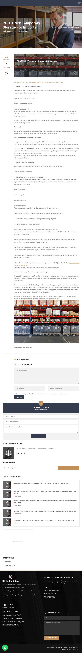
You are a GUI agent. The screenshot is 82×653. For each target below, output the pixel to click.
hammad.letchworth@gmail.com (34, 70)
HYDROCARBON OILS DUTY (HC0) (13, 621)
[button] (5, 648)
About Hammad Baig (51, 590)
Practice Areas (50, 597)
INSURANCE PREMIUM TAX (11, 625)
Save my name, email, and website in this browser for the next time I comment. (42, 394)
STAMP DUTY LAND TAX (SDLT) (12, 618)
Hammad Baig (62, 26)
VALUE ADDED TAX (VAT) (10, 612)
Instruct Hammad (50, 594)
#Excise (44, 82)
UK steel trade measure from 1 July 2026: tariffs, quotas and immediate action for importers (45, 511)
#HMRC (31, 82)
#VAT (49, 82)
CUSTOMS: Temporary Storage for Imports (37, 61)
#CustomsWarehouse (21, 82)
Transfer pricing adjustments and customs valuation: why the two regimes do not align (44, 520)
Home (46, 587)
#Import (54, 82)
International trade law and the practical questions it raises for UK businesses (41, 483)
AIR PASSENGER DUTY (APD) (11, 615)
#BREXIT (60, 82)
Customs (8, 561)
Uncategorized (73, 26)
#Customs (37, 82)
